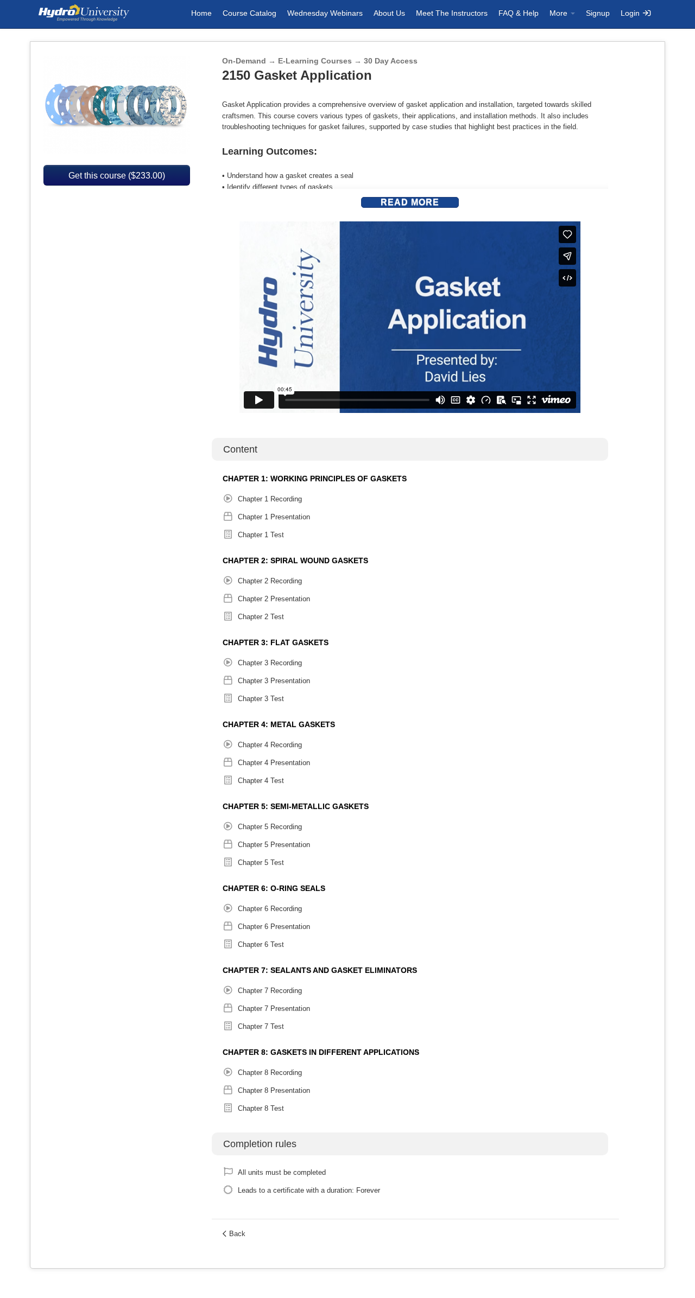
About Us (389, 13)
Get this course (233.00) (116, 175)
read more (410, 202)
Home (201, 13)
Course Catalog (249, 13)
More (559, 13)
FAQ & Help (518, 13)
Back (237, 1234)
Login (631, 13)
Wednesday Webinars (325, 13)
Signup (598, 13)
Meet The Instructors (452, 13)
